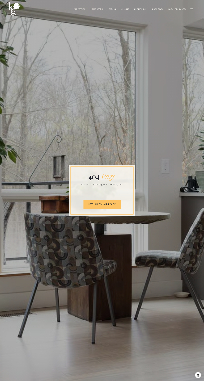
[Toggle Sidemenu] (192, 9)
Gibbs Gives (157, 9)
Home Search (97, 9)
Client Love (140, 9)
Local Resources (177, 9)
